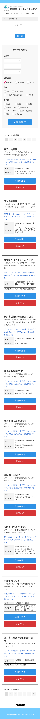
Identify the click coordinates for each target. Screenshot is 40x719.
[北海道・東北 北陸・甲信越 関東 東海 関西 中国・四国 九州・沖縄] (12, 60)
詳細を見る (20, 181)
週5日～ (31, 104)
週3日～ (20, 104)
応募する (20, 187)
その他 (32, 82)
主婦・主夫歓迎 (26, 111)
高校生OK (24, 107)
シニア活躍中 (11, 111)
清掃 (7, 91)
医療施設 (9, 82)
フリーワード (20, 25)
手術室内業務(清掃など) (14, 95)
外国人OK (18, 114)
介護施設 (21, 82)
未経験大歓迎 (11, 107)
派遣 (7, 114)
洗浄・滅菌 (19, 91)
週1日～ (9, 104)
